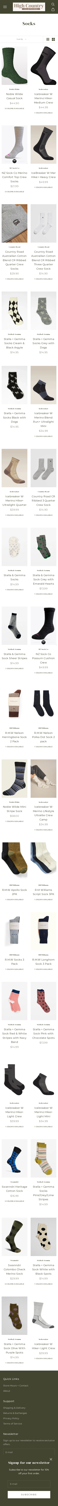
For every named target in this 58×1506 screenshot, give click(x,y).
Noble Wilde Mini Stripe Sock (14, 809)
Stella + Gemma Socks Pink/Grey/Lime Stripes (43, 1193)
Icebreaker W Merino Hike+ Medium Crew (43, 98)
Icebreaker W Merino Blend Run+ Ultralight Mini (43, 420)
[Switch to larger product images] (47, 39)
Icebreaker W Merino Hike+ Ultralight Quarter (14, 500)
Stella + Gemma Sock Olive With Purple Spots (14, 1348)
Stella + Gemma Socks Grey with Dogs (43, 343)
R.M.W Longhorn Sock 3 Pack (43, 962)
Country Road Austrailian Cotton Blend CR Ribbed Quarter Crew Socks (14, 260)
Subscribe (29, 1494)
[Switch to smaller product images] (53, 39)
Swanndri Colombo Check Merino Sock (14, 1269)
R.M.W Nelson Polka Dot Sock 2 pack (43, 737)
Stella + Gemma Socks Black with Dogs (14, 417)
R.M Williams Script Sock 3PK (43, 892)
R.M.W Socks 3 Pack (14, 962)
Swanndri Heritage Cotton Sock (14, 1189)
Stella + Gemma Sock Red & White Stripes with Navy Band (14, 1036)
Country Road (14, 247)
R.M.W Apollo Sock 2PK (14, 892)
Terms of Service (12, 1423)
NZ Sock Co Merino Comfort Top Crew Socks (14, 177)
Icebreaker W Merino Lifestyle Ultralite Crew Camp (43, 813)
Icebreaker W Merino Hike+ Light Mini (43, 1112)
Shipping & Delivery (14, 1407)
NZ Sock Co (14, 168)
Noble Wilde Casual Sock (14, 96)
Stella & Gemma (14, 334)
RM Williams (14, 728)
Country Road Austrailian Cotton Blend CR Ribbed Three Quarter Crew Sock (43, 260)
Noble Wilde (14, 89)
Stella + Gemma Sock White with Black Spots (43, 1269)
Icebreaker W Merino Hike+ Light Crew (14, 1112)
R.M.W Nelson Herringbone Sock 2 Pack (14, 737)
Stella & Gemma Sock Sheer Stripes (14, 656)
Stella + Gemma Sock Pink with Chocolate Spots (43, 1033)
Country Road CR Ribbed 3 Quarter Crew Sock (43, 500)
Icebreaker (43, 89)
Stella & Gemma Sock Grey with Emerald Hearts (43, 579)
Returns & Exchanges (15, 1413)
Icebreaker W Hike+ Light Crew (43, 1346)
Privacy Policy (11, 1418)
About (6, 1390)
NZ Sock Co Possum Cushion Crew (43, 658)
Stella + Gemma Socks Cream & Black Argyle (14, 343)
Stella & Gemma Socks (14, 577)
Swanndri (14, 1182)
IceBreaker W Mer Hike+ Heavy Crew (43, 175)
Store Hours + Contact (15, 1385)
